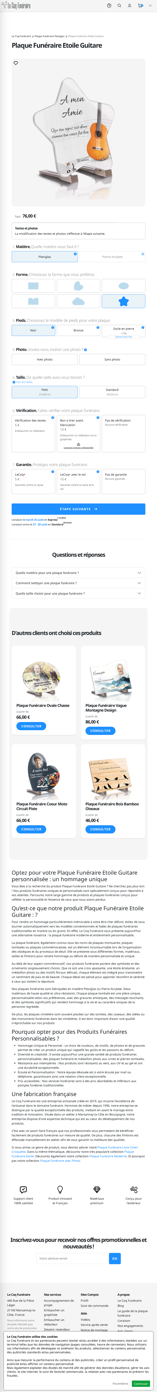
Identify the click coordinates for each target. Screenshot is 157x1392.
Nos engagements (130, 1326)
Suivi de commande (94, 1306)
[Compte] (130, 5)
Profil (84, 1300)
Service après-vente (94, 1325)
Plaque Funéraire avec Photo (60, 1161)
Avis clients (125, 1331)
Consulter (31, 726)
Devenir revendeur (57, 1329)
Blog (121, 1306)
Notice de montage (94, 1330)
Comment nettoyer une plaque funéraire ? (46, 583)
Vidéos (85, 1320)
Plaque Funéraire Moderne (108, 1156)
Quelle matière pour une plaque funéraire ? (47, 573)
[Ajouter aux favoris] (16, 63)
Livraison (124, 1321)
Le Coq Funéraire (129, 1300)
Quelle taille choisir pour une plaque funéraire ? (50, 593)
